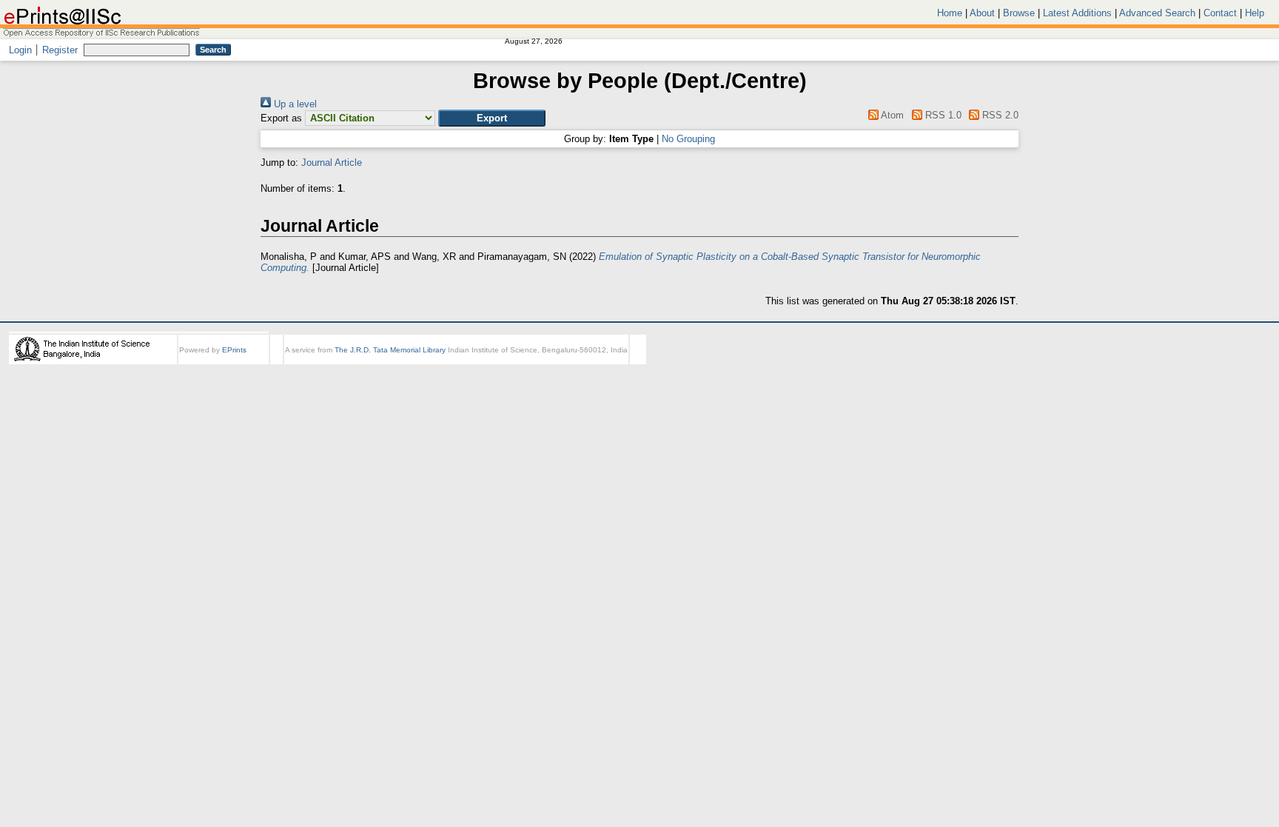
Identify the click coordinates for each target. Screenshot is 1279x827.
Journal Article (331, 162)
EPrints (234, 350)
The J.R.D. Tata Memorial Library (390, 350)
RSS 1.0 (941, 115)
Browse (1019, 13)
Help (1254, 13)
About (982, 13)
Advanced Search (1157, 13)
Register (60, 50)
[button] (491, 118)
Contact (1220, 13)
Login (20, 50)
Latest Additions (1077, 13)
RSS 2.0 (998, 115)
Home (949, 13)
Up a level (294, 104)
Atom (891, 115)
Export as (281, 118)
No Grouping (688, 138)
